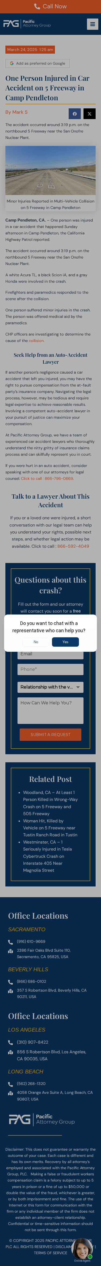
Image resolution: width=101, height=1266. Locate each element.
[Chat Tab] (50, 633)
